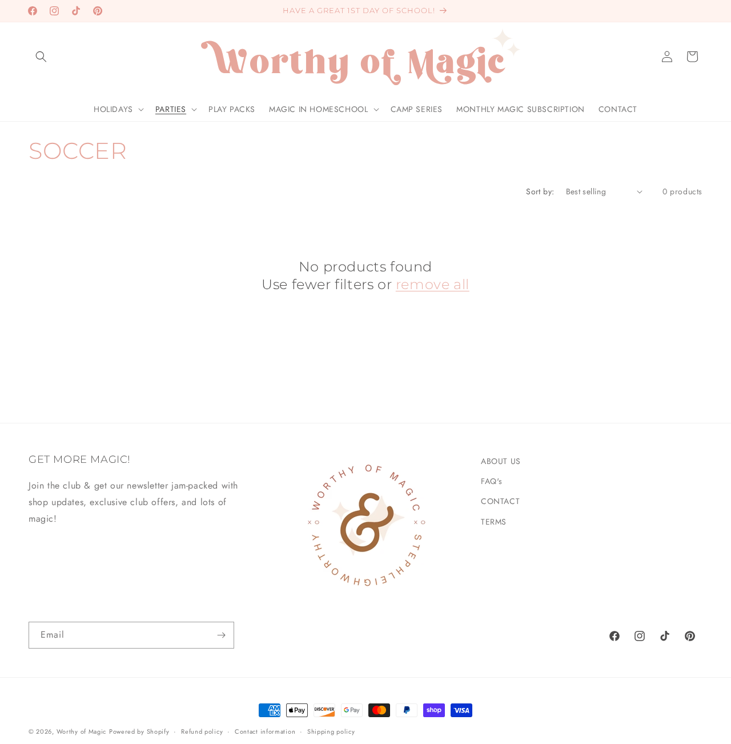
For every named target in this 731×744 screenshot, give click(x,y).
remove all (432, 284)
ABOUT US (501, 461)
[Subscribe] (221, 635)
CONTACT (500, 501)
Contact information (265, 730)
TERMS (494, 521)
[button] (41, 56)
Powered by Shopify (139, 731)
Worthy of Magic (82, 731)
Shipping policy (331, 730)
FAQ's (492, 481)
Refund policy (202, 730)
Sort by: (540, 191)
